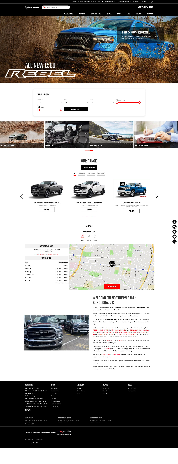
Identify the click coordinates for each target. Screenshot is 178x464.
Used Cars (54, 393)
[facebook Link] (149, 2)
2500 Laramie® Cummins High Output (36, 403)
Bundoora (89, 226)
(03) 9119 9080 (97, 422)
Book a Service (81, 391)
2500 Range (91, 173)
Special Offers (96, 14)
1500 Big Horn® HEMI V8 (31, 388)
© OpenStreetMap (149, 289)
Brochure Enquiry (56, 403)
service (107, 348)
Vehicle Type (40, 99)
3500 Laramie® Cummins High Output (36, 406)
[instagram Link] (152, 2)
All (75, 173)
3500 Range (101, 173)
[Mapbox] (74, 288)
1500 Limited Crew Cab (122, 332)
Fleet (129, 14)
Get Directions (112, 287)
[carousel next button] (156, 196)
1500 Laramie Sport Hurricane (102, 332)
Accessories (116, 354)
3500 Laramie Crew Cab (126, 334)
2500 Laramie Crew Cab (105, 334)
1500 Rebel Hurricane (31, 393)
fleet (120, 340)
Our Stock (82, 14)
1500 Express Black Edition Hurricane (35, 391)
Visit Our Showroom (89, 167)
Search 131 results (76, 109)
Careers (105, 393)
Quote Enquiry (55, 406)
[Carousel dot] (63, 80)
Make (65, 99)
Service (109, 14)
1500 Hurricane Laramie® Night (34, 398)
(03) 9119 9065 (49, 252)
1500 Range (81, 173)
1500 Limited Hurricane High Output (35, 401)
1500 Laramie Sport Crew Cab (139, 330)
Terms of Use (132, 391)
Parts (119, 14)
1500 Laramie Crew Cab (119, 330)
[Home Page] (32, 7)
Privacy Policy (132, 388)
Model (91, 99)
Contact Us (106, 388)
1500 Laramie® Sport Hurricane (34, 396)
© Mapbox (142, 289)
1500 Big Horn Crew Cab (100, 330)
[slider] (117, 102)
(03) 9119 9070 (64, 422)
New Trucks (54, 388)
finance (109, 340)
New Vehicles (68, 14)
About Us (105, 391)
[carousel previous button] (21, 196)
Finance (138, 14)
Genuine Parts (105, 354)
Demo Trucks (54, 391)
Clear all (137, 95)
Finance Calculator (56, 401)
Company (150, 14)
